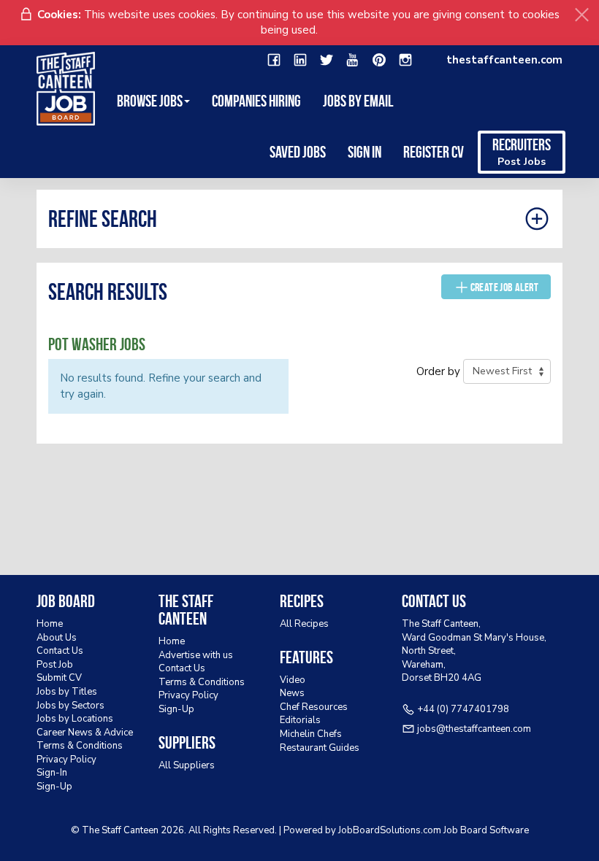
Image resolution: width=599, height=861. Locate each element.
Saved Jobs (298, 152)
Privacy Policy (66, 759)
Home (50, 623)
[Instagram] (405, 60)
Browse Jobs (150, 100)
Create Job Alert (504, 287)
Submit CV (59, 677)
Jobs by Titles (67, 691)
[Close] (581, 15)
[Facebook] (274, 60)
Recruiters (521, 152)
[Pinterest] (379, 60)
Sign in (364, 152)
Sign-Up (54, 786)
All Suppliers (187, 765)
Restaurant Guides (319, 747)
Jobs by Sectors (70, 705)
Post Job (55, 664)
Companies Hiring (256, 100)
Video (292, 680)
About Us (57, 637)
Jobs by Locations (75, 718)
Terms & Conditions (80, 745)
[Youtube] (353, 60)
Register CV (433, 152)
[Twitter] (326, 60)
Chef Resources (314, 707)
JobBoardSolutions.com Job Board (412, 830)
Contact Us (60, 650)
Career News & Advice (85, 732)
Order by (438, 371)
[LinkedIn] (300, 60)
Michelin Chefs (311, 734)
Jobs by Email (358, 100)
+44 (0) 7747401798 (463, 709)
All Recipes (304, 623)
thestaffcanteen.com (504, 60)
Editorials (300, 720)
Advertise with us (196, 655)
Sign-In (52, 772)
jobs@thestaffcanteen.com (474, 728)
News (292, 693)
